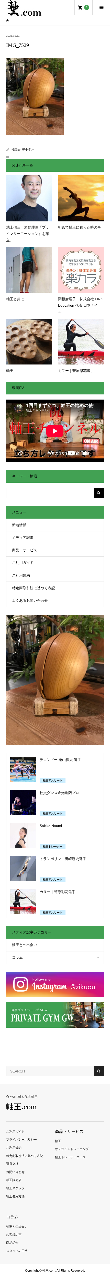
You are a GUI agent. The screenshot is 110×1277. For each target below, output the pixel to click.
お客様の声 (13, 1235)
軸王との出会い (24, 945)
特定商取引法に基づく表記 (33, 588)
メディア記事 (23, 537)
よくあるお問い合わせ (30, 600)
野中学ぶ (28, 150)
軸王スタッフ (15, 1188)
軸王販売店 (13, 1180)
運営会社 (12, 1164)
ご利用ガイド (23, 563)
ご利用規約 (21, 575)
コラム (17, 957)
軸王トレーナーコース (70, 1157)
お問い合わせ (15, 1172)
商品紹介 (12, 1242)
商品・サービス (24, 550)
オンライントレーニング (72, 1149)
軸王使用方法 (15, 1196)
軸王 (58, 1141)
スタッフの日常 (17, 1251)
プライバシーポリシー (21, 1139)
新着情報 (19, 525)
